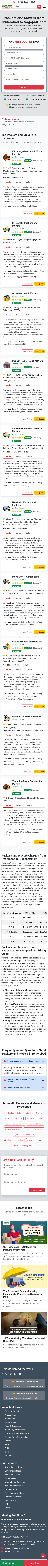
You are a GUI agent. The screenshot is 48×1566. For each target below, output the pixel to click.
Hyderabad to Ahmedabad (13, 1140)
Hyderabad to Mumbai (13, 1118)
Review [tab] (18, 182)
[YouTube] (20, 1374)
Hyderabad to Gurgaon (34, 1129)
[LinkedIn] (15, 1374)
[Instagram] (11, 1374)
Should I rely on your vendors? (19, 1088)
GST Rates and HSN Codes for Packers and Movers (19, 1248)
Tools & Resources (13, 1426)
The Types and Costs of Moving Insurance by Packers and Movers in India (22, 1294)
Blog (7, 1452)
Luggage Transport (13, 1496)
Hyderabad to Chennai (33, 1113)
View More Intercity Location (24, 1145)
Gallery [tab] (29, 182)
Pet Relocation (11, 1489)
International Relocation (15, 1482)
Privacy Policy (11, 1415)
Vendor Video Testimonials (16, 1437)
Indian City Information (15, 1429)
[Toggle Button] (44, 6)
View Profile (27, 213)
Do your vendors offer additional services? (24, 1061)
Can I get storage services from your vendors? (22, 1080)
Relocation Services (13, 1467)
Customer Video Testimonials (17, 1433)
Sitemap (8, 1455)
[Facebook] (2, 1374)
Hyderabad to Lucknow (36, 1140)
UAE (6, 1504)
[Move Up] (43, 1555)
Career (8, 1440)
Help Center (10, 1418)
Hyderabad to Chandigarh (24, 1135)
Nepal (7, 1507)
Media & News (11, 1422)
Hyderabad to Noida (13, 1129)
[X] (6, 1374)
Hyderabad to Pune (35, 1124)
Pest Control (10, 1500)
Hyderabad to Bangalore (14, 1124)
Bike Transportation (13, 1474)
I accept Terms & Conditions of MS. (25, 107)
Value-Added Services (14, 1485)
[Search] (39, 7)
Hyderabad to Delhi (13, 1113)
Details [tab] (8, 182)
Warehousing (11, 1478)
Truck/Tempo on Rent (14, 1493)
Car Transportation (13, 1471)
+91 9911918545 (12, 1551)
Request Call (36, 1190)
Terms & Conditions (13, 1411)
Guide (7, 1448)
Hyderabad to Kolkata (34, 1118)
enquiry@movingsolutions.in (17, 1548)
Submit (24, 87)
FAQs (7, 1444)
